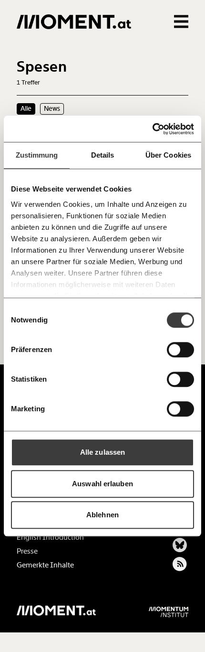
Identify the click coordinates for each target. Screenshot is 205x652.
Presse (27, 551)
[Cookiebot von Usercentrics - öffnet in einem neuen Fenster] (152, 129)
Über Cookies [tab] (168, 155)
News (52, 108)
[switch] (180, 349)
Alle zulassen (102, 452)
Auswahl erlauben (102, 484)
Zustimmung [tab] (37, 155)
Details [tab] (102, 155)
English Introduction (50, 537)
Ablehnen (102, 515)
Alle (25, 108)
